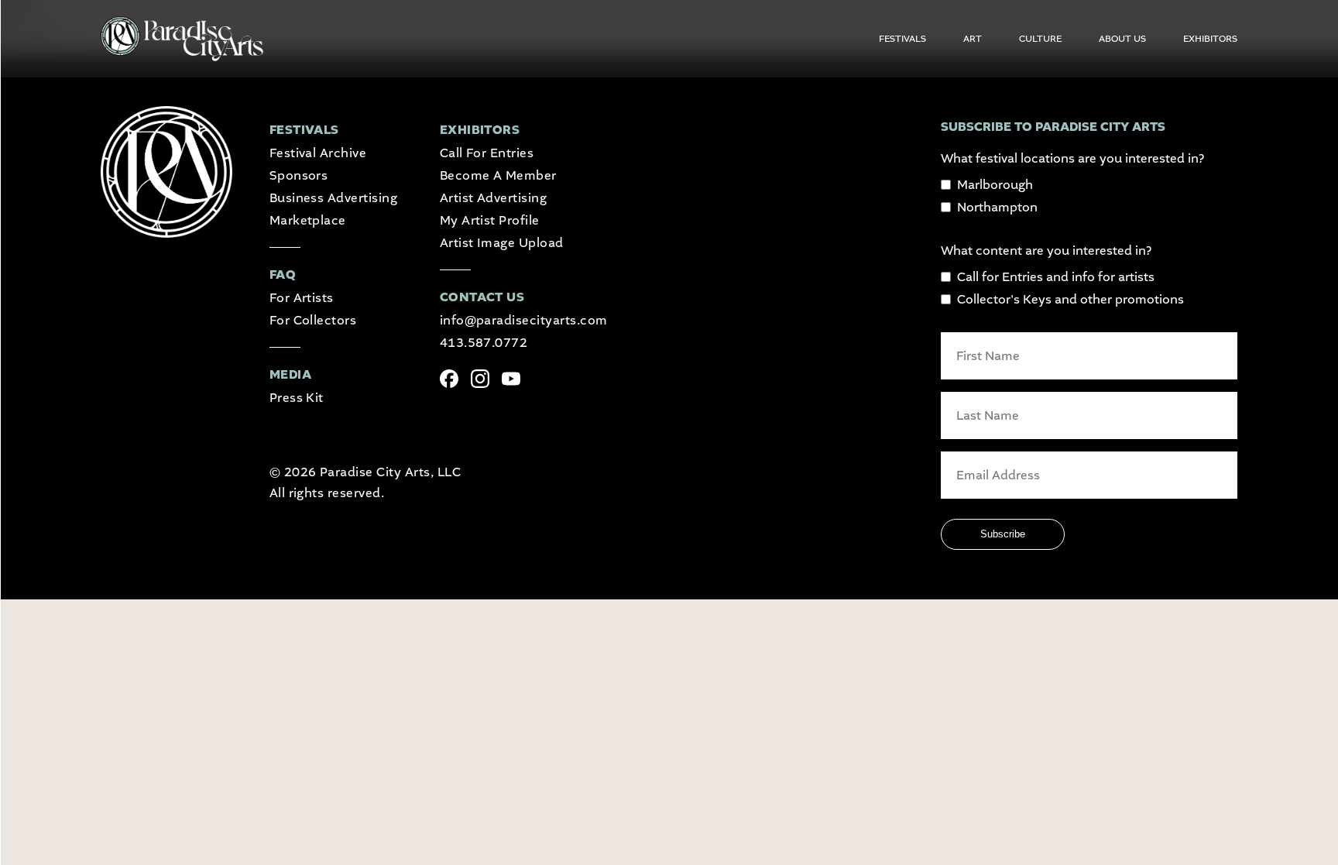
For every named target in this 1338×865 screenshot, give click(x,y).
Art (972, 39)
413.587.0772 (484, 343)
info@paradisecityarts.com (524, 320)
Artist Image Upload (502, 243)
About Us (1122, 39)
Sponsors (298, 175)
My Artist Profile (490, 220)
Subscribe (1002, 534)
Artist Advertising (493, 198)
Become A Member (498, 175)
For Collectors (313, 320)
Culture (1040, 39)
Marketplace (307, 220)
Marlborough (995, 185)
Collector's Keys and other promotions (1070, 299)
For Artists (301, 298)
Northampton (997, 207)
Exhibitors (1210, 39)
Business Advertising (333, 198)
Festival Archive (318, 153)
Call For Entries (487, 153)
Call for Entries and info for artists (1055, 277)
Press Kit (296, 398)
